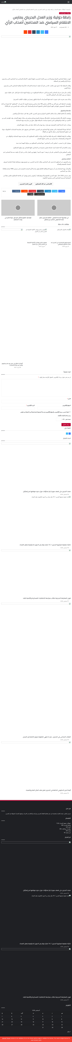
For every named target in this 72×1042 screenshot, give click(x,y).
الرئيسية (68, 9)
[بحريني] (3, 2)
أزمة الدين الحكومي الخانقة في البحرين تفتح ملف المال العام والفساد (48, 790)
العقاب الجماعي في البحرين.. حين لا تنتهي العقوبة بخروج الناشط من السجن (47, 736)
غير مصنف (68, 832)
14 (2, 1019)
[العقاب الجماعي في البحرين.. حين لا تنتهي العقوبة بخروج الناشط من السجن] (36, 669)
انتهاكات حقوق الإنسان (59, 9)
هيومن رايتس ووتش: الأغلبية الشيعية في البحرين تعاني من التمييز (37, 243)
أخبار (69, 827)
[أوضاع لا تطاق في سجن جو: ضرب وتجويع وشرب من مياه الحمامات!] (12, 295)
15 (62, 1022)
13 (12, 1019)
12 (21, 1019)
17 (42, 1022)
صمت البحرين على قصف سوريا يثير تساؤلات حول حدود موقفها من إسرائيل (47, 491)
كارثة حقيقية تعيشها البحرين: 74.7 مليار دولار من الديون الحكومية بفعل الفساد (45, 544)
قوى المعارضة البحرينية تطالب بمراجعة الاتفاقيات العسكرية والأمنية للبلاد (47, 598)
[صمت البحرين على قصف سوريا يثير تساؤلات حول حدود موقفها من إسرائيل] (36, 466)
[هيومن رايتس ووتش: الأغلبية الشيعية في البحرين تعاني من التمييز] (36, 235)
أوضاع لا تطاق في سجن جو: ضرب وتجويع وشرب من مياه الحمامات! (12, 364)
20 (12, 1022)
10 (42, 1019)
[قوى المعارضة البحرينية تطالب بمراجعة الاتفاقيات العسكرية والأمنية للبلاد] (36, 573)
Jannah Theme (6, 1038)
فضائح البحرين (67, 825)
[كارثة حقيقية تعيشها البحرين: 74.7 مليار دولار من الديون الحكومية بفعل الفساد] (36, 520)
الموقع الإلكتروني (67, 405)
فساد (69, 830)
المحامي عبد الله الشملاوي (43, 184)
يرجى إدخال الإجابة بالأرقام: (64, 415)
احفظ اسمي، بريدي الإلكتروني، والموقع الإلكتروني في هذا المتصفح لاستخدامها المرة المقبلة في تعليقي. (44, 412)
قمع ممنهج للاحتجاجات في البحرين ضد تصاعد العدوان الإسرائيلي (61, 243)
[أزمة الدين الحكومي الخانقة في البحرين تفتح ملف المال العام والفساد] (36, 765)
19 (21, 1022)
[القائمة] (68, 3)
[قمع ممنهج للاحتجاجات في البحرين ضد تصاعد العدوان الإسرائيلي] (60, 235)
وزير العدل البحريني (25, 184)
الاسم (69, 398)
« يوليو (69, 1031)
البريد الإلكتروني (30, 405)
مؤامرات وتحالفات (66, 829)
